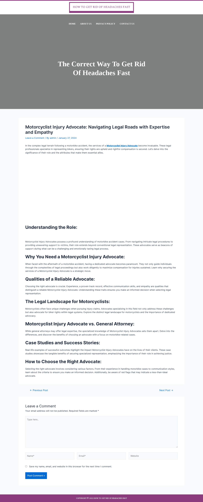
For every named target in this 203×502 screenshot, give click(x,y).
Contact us (127, 24)
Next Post (166, 390)
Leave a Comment (34, 138)
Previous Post (39, 390)
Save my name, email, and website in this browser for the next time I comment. (70, 466)
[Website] (153, 456)
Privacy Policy (105, 24)
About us (86, 24)
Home (72, 24)
